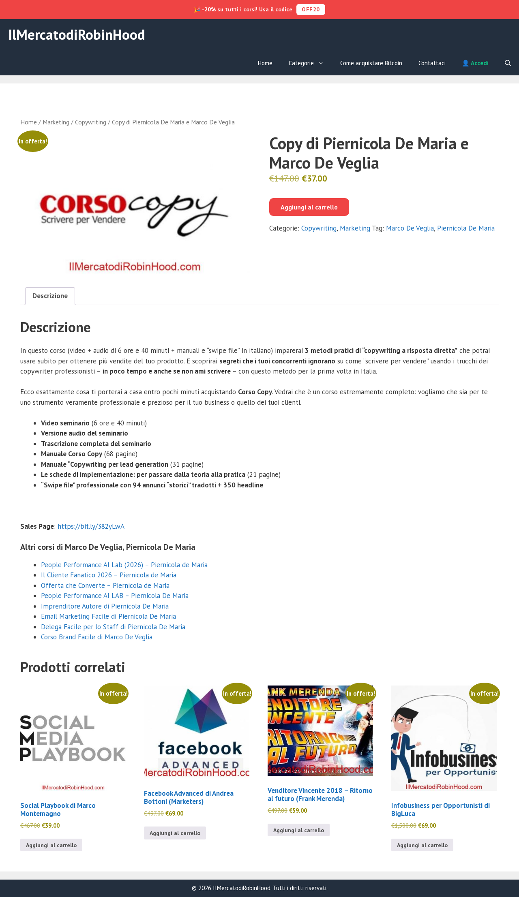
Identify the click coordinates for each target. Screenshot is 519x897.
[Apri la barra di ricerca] (508, 63)
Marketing (56, 122)
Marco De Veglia (410, 228)
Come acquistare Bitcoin (371, 63)
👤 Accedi (475, 63)
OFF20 (311, 9)
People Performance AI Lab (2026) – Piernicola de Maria (124, 564)
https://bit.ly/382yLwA (91, 526)
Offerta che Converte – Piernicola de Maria (105, 585)
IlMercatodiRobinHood (76, 34)
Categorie (301, 63)
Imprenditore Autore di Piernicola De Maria (105, 606)
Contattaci (432, 63)
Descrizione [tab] (50, 295)
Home (265, 63)
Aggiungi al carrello (309, 207)
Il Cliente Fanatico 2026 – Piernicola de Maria (108, 574)
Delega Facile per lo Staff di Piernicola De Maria (113, 626)
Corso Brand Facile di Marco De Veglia (96, 636)
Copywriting (90, 122)
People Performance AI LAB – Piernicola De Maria (115, 595)
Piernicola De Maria (466, 228)
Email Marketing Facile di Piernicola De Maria (108, 616)
